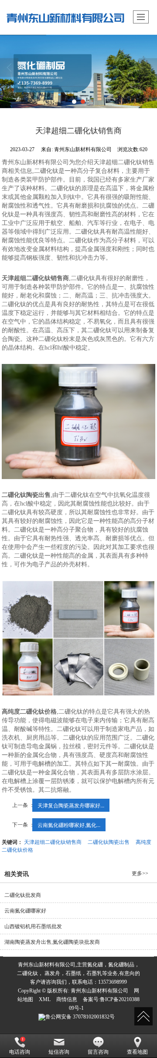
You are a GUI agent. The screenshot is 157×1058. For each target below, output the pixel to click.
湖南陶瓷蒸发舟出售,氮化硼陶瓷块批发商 (52, 942)
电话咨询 (19, 1052)
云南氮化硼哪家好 (25, 911)
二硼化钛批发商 (22, 895)
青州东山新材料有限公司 (99, 991)
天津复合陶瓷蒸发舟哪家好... (71, 805)
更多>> (140, 873)
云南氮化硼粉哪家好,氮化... (69, 824)
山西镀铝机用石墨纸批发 (33, 926)
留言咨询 (98, 1052)
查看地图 (137, 1052)
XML (45, 999)
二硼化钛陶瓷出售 (109, 841)
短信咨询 (58, 1052)
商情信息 (66, 999)
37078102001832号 (80, 1017)
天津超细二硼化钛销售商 (53, 841)
